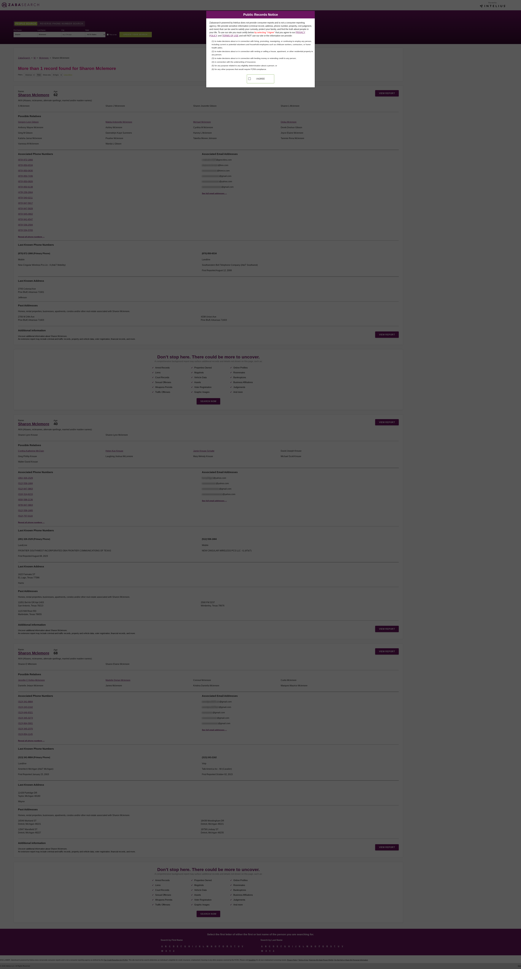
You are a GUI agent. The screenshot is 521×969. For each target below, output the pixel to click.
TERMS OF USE (230, 36)
